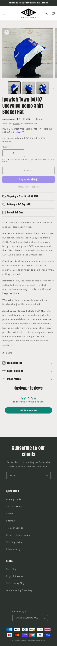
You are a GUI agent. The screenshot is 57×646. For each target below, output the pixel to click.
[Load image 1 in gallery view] (14, 88)
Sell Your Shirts (14, 506)
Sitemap (10, 521)
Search (10, 514)
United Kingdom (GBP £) (27, 618)
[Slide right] (53, 88)
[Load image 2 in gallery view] (28, 88)
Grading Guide (13, 499)
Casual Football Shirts (24, 640)
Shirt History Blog (15, 583)
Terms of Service (14, 528)
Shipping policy (14, 542)
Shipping (16, 123)
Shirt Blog (11, 569)
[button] (3, 13)
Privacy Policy (13, 549)
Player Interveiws (15, 576)
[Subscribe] (47, 475)
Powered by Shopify (38, 640)
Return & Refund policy (18, 535)
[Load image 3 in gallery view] (42, 88)
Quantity (6, 147)
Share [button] (9, 353)
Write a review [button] (28, 410)
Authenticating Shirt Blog (19, 590)
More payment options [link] (28, 187)
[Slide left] (3, 88)
